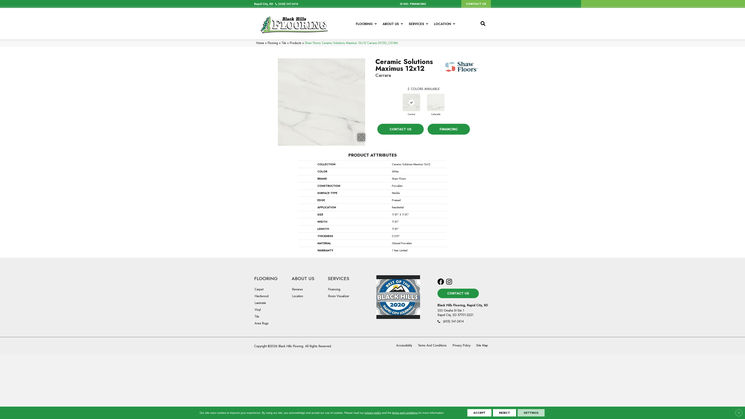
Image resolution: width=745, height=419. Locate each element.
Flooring (273, 43)
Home (260, 43)
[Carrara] (411, 102)
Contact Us (400, 129)
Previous (373, 98)
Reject (504, 413)
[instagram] (449, 282)
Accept (479, 413)
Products (295, 43)
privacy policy (373, 412)
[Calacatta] (435, 102)
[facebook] (440, 282)
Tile (284, 43)
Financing (449, 129)
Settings (531, 413)
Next (474, 98)
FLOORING (266, 278)
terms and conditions (405, 412)
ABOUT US (303, 278)
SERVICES (338, 278)
